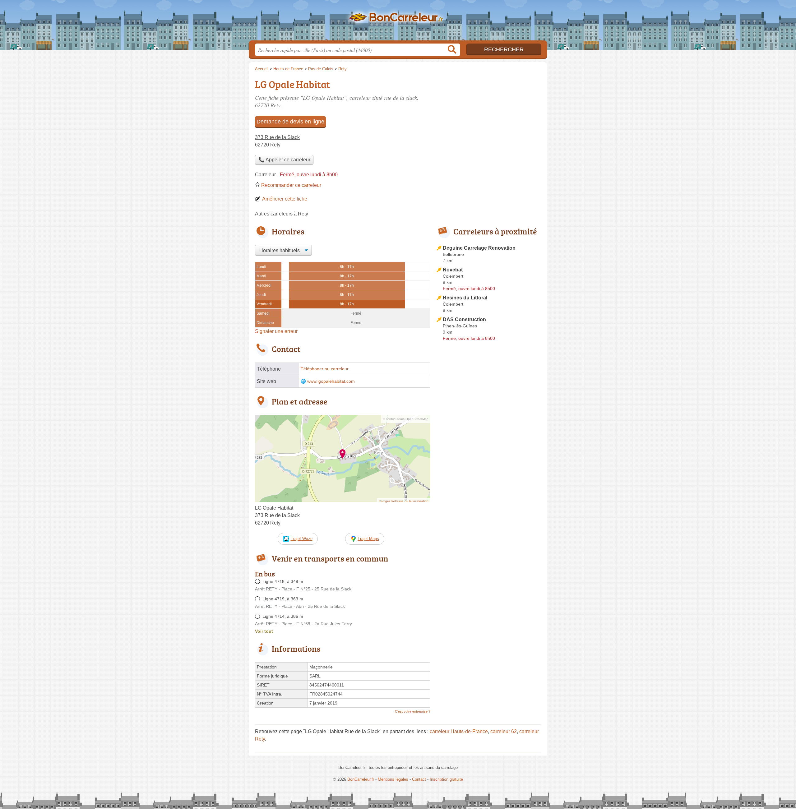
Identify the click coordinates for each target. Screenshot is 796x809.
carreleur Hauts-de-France (459, 731)
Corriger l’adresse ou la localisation (403, 501)
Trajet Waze (301, 538)
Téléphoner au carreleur (325, 369)
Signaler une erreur (276, 331)
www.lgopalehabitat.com (331, 381)
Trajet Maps (368, 538)
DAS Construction (464, 319)
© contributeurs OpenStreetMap (405, 419)
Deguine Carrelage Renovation (479, 248)
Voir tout (264, 631)
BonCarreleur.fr (398, 22)
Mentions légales (393, 779)
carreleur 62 (503, 731)
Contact (419, 779)
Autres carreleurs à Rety (281, 213)
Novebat (453, 269)
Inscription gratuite (446, 779)
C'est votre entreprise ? (412, 711)
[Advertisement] (489, 488)
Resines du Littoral (465, 297)
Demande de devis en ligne (290, 121)
